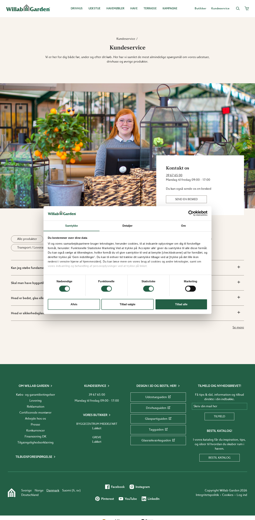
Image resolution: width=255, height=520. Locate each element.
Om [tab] (183, 225)
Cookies (227, 495)
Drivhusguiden (156, 408)
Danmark (52, 490)
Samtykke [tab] (71, 225)
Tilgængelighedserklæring (35, 442)
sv (78, 490)
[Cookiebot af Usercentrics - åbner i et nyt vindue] (191, 213)
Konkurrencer (35, 430)
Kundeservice (125, 39)
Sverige (26, 490)
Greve (96, 437)
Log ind (242, 495)
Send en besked (186, 199)
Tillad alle (181, 304)
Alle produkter (27, 239)
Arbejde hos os (35, 418)
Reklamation (35, 406)
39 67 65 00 (174, 175)
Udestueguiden (156, 397)
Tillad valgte (127, 304)
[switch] (106, 289)
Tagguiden (156, 429)
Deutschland (30, 495)
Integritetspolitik (207, 495)
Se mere (238, 327)
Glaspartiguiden (156, 419)
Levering (35, 400)
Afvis (74, 304)
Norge (39, 490)
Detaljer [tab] (127, 225)
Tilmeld (219, 416)
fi (74, 490)
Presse (35, 424)
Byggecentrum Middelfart (96, 424)
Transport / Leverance (32, 247)
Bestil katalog (220, 458)
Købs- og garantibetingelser (35, 394)
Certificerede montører (35, 412)
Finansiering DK (35, 436)
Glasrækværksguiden (156, 440)
